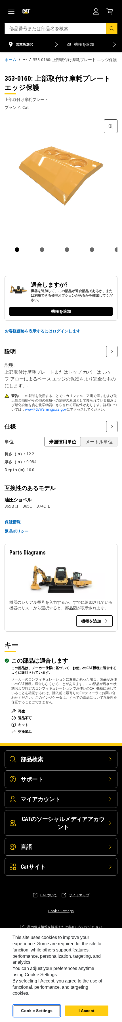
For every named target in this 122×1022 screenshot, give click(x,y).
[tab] (17, 249)
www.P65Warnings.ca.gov (46, 409)
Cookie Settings (61, 911)
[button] (42, 331)
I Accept (86, 1010)
